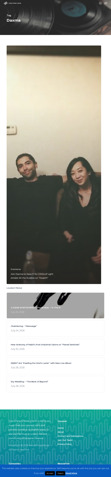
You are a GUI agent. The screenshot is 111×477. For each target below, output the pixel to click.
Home (61, 428)
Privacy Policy (65, 444)
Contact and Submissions (71, 436)
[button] (105, 3)
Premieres (16, 269)
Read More (71, 473)
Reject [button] (60, 473)
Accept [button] (50, 473)
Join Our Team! (65, 440)
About (61, 432)
